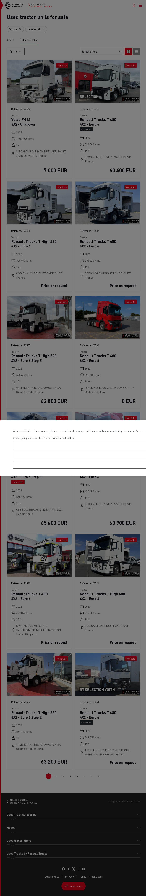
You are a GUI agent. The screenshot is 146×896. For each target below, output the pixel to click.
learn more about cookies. (61, 437)
